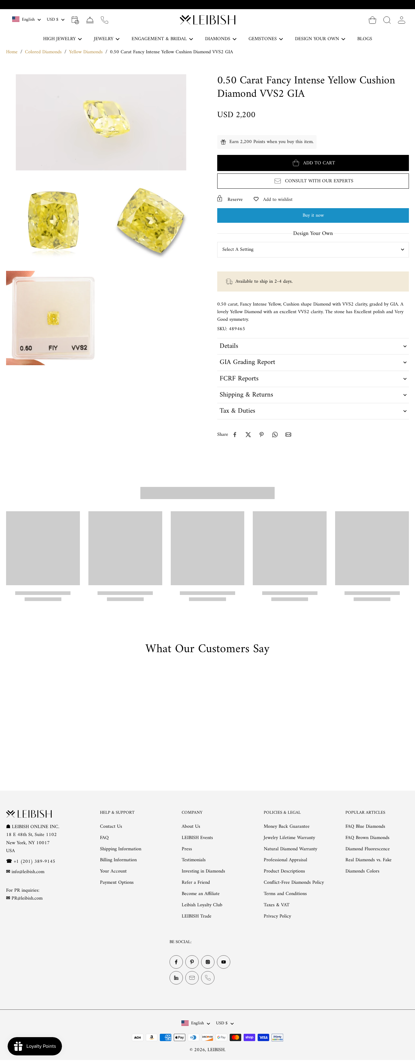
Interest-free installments (211, 4)
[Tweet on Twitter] (248, 434)
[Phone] (207, 978)
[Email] (192, 978)
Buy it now (313, 215)
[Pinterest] (192, 962)
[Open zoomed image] (53, 220)
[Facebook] (176, 962)
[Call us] (104, 19)
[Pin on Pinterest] (261, 434)
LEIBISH (216, 1050)
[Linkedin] (176, 978)
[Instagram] (207, 962)
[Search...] (387, 19)
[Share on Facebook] (235, 434)
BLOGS (364, 39)
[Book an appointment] (75, 19)
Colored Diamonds (43, 52)
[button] (313, 163)
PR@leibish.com (27, 898)
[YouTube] (223, 962)
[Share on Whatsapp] (275, 434)
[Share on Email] (288, 434)
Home (12, 52)
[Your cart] (372, 19)
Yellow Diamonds (86, 52)
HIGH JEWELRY (59, 39)
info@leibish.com (28, 872)
